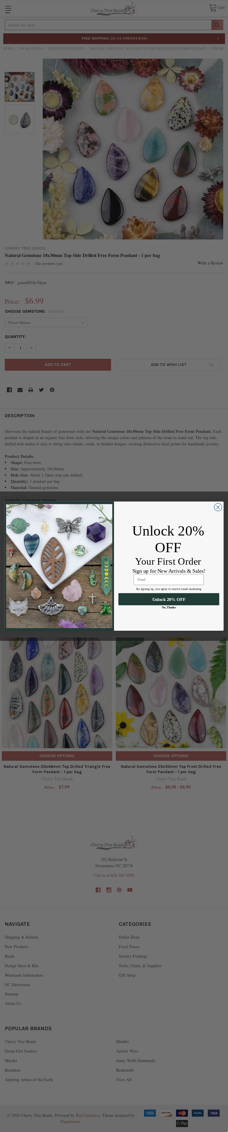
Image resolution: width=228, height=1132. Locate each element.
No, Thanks (169, 607)
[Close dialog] (218, 507)
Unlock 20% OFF (169, 599)
